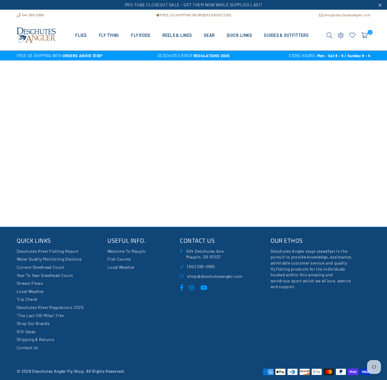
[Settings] (340, 35)
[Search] (329, 35)
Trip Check (27, 299)
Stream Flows (30, 283)
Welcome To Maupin (126, 251)
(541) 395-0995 (201, 266)
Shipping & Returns (35, 339)
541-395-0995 (32, 15)
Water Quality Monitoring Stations (49, 258)
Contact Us (27, 347)
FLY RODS (140, 35)
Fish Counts (119, 258)
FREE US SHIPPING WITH (60, 55)
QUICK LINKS (239, 35)
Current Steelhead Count (41, 267)
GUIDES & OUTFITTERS (286, 35)
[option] (76, 55)
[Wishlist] (352, 35)
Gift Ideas (26, 331)
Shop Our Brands (33, 323)
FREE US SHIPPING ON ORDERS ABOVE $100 (195, 15)
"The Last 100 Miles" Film (40, 315)
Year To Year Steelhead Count (45, 275)
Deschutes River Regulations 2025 (50, 307)
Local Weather (30, 291)
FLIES (80, 35)
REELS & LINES (177, 35)
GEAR (209, 35)
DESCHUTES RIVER (193, 55)
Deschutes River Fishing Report (47, 251)
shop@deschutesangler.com (346, 15)
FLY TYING (109, 35)
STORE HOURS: (329, 55)
